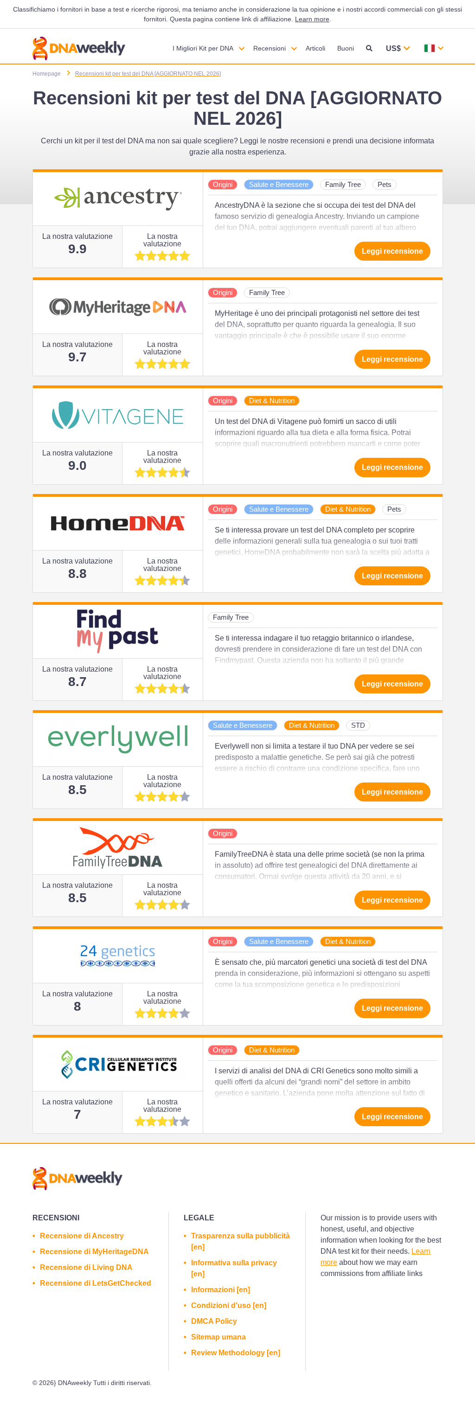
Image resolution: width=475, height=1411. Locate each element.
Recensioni (269, 48)
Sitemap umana (218, 1337)
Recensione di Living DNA (86, 1267)
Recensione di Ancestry (82, 1236)
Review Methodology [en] (235, 1353)
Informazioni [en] (220, 1290)
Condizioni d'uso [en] (228, 1305)
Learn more (312, 19)
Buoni (345, 48)
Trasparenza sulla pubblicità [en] (240, 1241)
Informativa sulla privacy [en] (234, 1268)
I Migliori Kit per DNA (203, 48)
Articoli (315, 48)
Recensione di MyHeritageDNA (94, 1252)
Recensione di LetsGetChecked (95, 1283)
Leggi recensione (392, 251)
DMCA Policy (214, 1321)
